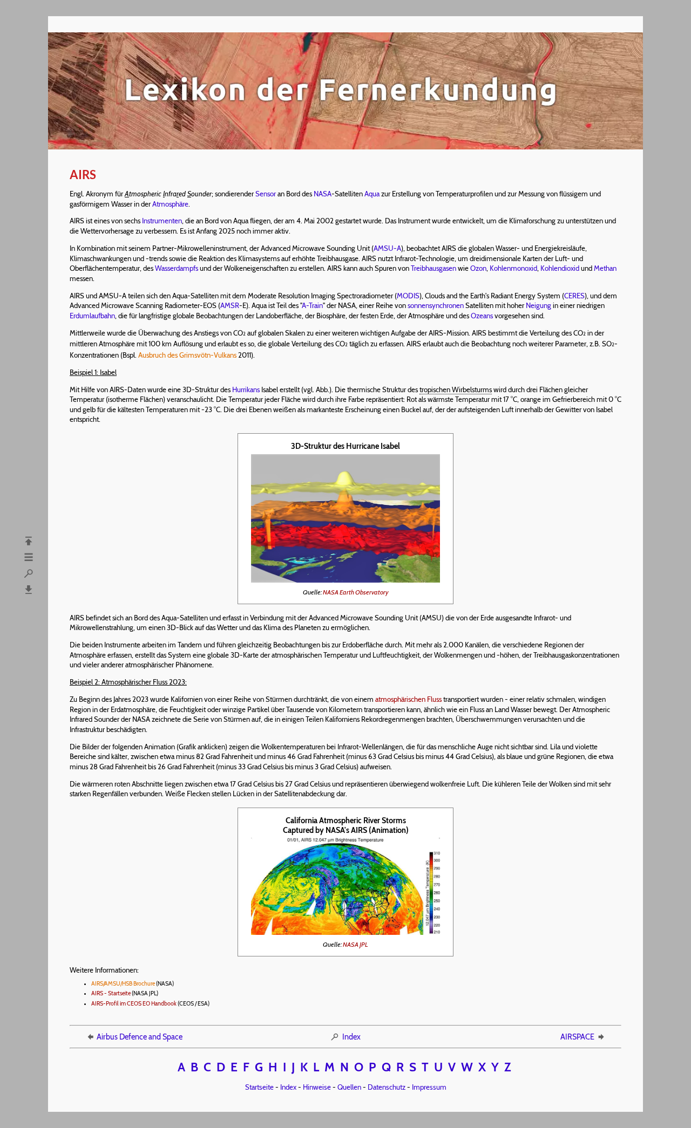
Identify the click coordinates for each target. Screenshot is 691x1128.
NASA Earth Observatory (356, 592)
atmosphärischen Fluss (408, 699)
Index (351, 1037)
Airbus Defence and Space (139, 1037)
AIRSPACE (577, 1037)
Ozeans (482, 315)
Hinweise (317, 1087)
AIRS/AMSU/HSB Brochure (123, 983)
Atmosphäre (170, 204)
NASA (322, 193)
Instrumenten (162, 220)
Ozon (478, 268)
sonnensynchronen (436, 305)
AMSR (229, 305)
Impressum (429, 1087)
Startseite (259, 1087)
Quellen (349, 1087)
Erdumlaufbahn (92, 315)
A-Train (312, 305)
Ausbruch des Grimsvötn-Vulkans (187, 355)
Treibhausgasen (433, 268)
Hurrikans (246, 389)
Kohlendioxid (559, 268)
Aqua (372, 193)
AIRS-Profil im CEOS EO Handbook (134, 1003)
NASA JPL (355, 944)
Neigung (538, 305)
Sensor (265, 193)
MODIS (408, 295)
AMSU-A (387, 248)
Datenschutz (386, 1087)
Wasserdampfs (176, 268)
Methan (605, 268)
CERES (574, 295)
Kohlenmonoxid (513, 268)
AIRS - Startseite (111, 993)
